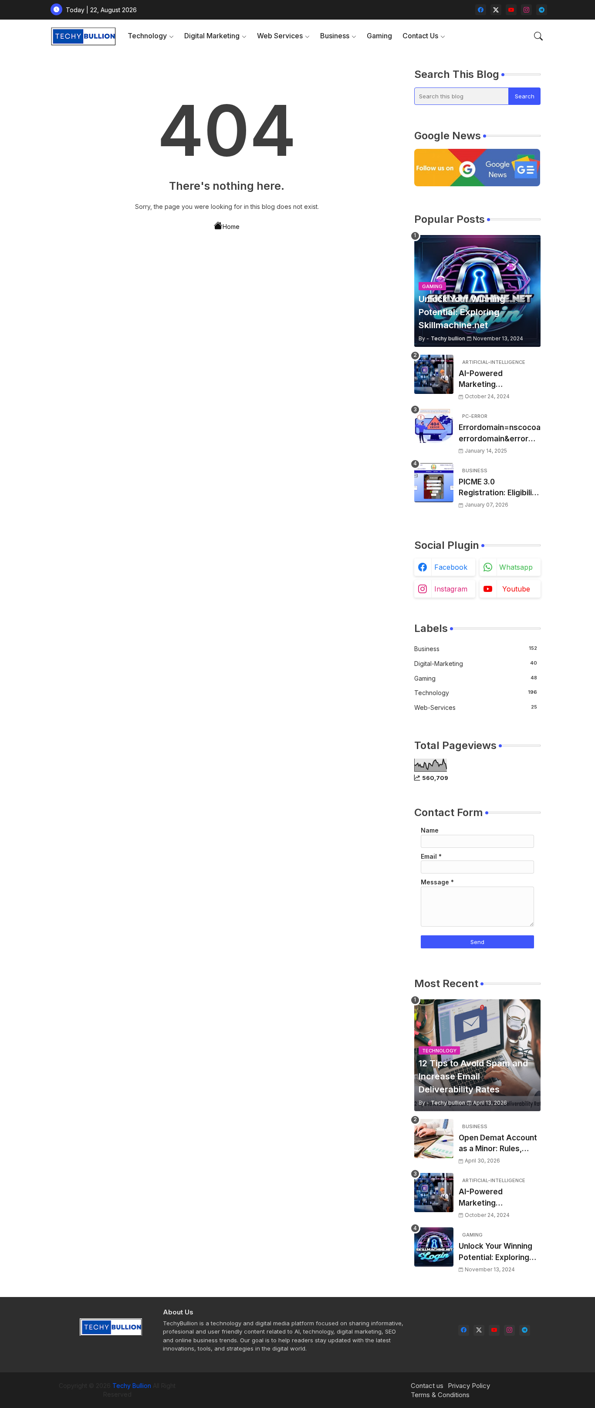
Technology (147, 35)
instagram (450, 589)
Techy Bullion (131, 1385)
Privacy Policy (469, 1385)
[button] (538, 36)
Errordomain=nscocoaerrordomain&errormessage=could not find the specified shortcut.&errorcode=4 (500, 433)
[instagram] (526, 9)
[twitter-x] (495, 9)
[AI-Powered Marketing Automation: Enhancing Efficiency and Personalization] (433, 374)
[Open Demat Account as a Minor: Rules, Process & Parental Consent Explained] (433, 1138)
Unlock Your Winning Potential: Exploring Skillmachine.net (495, 1252)
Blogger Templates (262, 1385)
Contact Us (420, 35)
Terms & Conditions (440, 1395)
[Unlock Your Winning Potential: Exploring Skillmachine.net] (433, 1247)
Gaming (379, 35)
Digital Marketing (212, 35)
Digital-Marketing (475, 663)
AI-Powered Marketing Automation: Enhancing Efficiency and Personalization (496, 379)
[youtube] (511, 9)
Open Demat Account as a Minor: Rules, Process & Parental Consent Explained (498, 1144)
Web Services (280, 35)
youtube (516, 589)
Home (231, 226)
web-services (475, 707)
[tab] (150, 36)
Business (334, 35)
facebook (450, 567)
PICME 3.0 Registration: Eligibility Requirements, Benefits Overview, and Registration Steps (499, 488)
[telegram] (541, 9)
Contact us (427, 1385)
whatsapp (516, 567)
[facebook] (480, 9)
